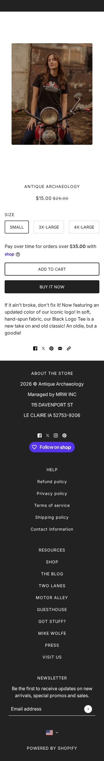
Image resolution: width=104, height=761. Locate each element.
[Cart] (93, 25)
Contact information (52, 529)
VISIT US (52, 657)
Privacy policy (52, 493)
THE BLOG (52, 573)
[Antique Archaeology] (52, 25)
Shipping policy (52, 517)
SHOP (52, 561)
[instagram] (55, 435)
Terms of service (52, 505)
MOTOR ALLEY (52, 597)
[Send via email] (60, 348)
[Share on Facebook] (35, 348)
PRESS (52, 645)
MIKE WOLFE (52, 633)
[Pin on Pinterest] (51, 348)
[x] (47, 435)
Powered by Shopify (52, 748)
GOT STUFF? (52, 621)
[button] (68, 348)
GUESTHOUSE (52, 609)
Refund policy (52, 481)
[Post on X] (43, 348)
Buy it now (52, 286)
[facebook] (39, 435)
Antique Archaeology (52, 186)
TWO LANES (52, 585)
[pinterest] (64, 435)
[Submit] (88, 709)
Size (9, 214)
